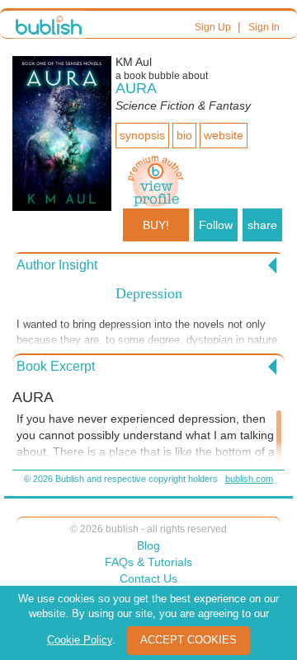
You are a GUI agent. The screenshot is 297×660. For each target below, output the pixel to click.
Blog (148, 545)
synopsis (142, 135)
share (262, 225)
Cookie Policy (79, 640)
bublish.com (249, 479)
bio (184, 135)
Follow (216, 225)
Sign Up (213, 27)
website (223, 135)
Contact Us (148, 578)
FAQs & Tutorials (148, 562)
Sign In (264, 27)
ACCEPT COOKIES (188, 640)
